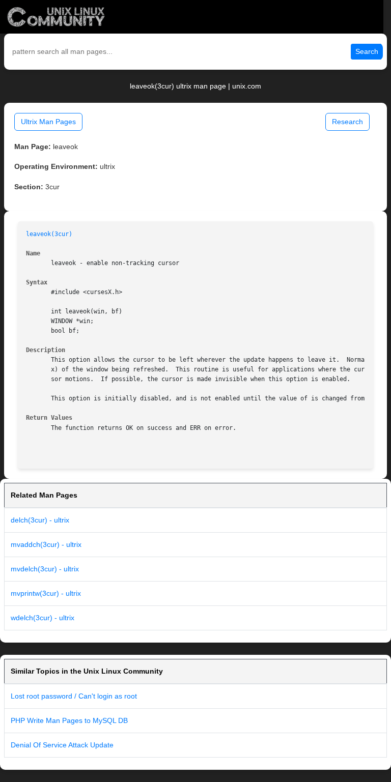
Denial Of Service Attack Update (62, 745)
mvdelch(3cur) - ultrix (45, 569)
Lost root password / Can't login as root (74, 696)
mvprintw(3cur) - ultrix (46, 593)
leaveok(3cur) (49, 234)
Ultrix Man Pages (48, 122)
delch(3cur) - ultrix (40, 520)
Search (366, 51)
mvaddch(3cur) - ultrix (46, 544)
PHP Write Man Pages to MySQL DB (69, 720)
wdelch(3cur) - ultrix (42, 618)
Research (347, 122)
